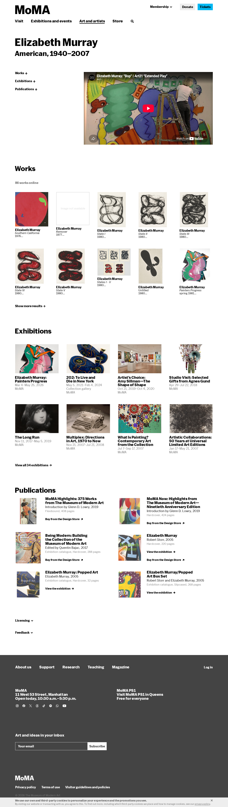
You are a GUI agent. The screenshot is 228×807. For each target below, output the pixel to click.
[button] (21, 73)
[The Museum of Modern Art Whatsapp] (57, 705)
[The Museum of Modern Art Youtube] (64, 705)
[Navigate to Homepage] (32, 10)
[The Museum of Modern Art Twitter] (30, 705)
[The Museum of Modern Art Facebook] (24, 705)
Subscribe (97, 746)
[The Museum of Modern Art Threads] (37, 705)
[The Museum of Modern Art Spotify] (50, 705)
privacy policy (202, 803)
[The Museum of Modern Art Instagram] (17, 705)
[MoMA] (24, 778)
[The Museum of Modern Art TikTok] (44, 705)
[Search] (132, 21)
